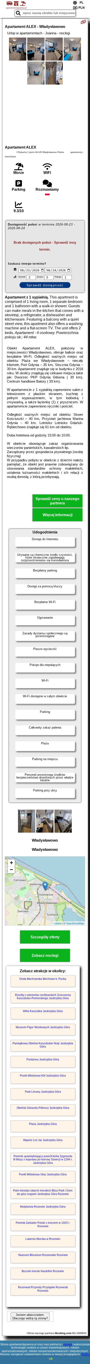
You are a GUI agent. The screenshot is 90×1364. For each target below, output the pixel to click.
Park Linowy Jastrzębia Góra (43, 1091)
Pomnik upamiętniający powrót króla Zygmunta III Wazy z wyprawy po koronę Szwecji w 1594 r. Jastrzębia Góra (42, 1160)
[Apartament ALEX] (18, 49)
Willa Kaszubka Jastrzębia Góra (43, 1011)
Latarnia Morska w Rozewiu (42, 1239)
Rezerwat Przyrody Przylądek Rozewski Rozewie (43, 1289)
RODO (85, 1354)
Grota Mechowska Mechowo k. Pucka (42, 979)
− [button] (11, 869)
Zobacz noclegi (45, 955)
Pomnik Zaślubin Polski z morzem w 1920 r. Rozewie (43, 1224)
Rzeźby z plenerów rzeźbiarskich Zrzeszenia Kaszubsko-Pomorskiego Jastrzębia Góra (43, 996)
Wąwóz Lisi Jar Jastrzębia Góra (43, 1140)
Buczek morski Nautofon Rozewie (43, 1271)
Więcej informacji (57, 515)
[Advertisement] (45, 114)
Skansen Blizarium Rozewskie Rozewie (43, 1255)
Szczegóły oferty (45, 937)
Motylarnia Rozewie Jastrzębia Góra (43, 1206)
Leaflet (57, 923)
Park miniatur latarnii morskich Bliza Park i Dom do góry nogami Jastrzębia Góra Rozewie (42, 1192)
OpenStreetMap (75, 923)
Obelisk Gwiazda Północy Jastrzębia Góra (43, 1107)
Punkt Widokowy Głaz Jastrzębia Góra (43, 1174)
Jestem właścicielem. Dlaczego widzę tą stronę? (30, 1316)
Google (67, 1344)
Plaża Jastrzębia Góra (43, 1124)
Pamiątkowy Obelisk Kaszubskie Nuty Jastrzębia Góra (42, 1045)
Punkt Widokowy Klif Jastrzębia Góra (43, 1075)
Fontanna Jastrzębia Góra (43, 1059)
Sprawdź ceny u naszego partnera (57, 501)
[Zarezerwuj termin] (83, 22)
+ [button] (11, 863)
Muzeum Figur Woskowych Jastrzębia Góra (43, 1027)
